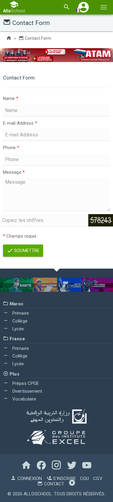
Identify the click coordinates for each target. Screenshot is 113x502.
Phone (11, 147)
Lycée (17, 329)
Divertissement (26, 391)
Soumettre (26, 250)
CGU (84, 478)
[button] (83, 7)
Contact (53, 484)
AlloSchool (38, 494)
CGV (97, 478)
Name (10, 98)
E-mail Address (20, 123)
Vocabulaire (23, 399)
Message (14, 172)
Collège (19, 321)
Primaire (20, 313)
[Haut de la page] (72, 484)
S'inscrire (64, 478)
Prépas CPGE (25, 383)
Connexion (29, 478)
